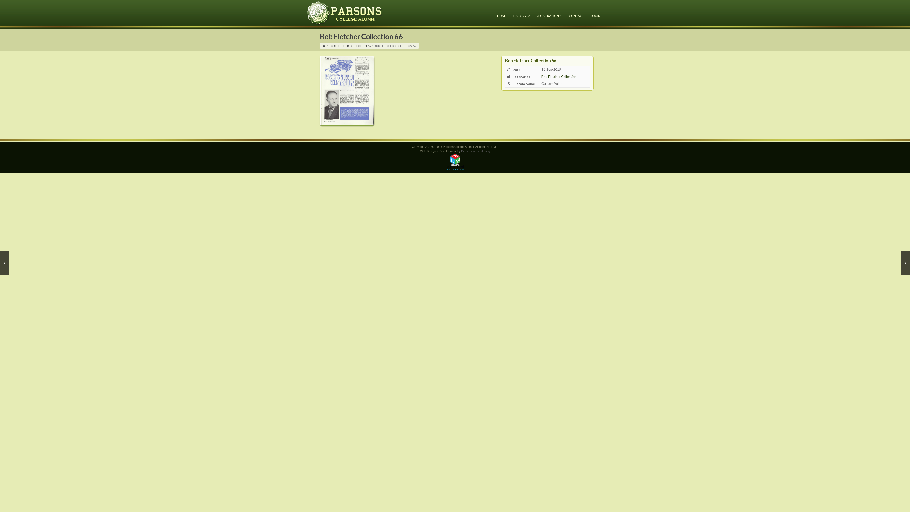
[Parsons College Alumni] (344, 13)
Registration (548, 16)
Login (595, 16)
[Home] (324, 46)
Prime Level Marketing (475, 151)
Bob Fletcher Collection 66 (350, 46)
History (519, 16)
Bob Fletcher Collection (558, 76)
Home (501, 16)
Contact (576, 16)
